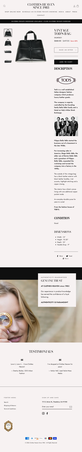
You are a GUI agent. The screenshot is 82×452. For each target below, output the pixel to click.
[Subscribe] (70, 406)
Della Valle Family (65, 107)
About (68, 12)
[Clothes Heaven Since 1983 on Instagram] (43, 413)
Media (61, 12)
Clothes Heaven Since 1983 (41, 6)
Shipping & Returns (10, 405)
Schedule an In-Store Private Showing (39, 12)
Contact (41, 15)
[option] (41, 21)
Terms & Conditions (10, 409)
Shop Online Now (13, 12)
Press (74, 12)
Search (6, 402)
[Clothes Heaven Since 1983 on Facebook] (47, 413)
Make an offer (66, 50)
